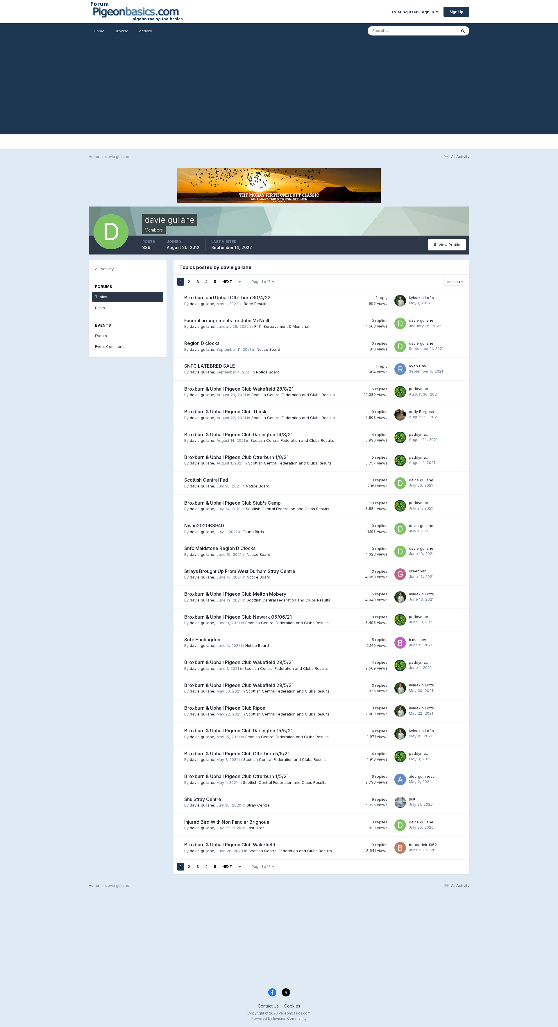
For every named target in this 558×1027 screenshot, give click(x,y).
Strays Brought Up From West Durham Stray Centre (239, 571)
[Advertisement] (279, 93)
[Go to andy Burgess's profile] (400, 415)
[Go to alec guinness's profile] (400, 779)
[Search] (463, 30)
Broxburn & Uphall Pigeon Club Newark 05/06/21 (238, 617)
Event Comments (110, 346)
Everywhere (438, 31)
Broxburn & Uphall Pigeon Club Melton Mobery (235, 594)
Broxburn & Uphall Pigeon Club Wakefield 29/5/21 (239, 662)
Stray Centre (258, 805)
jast (412, 799)
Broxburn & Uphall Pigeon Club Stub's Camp (232, 503)
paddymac (418, 388)
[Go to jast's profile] (400, 802)
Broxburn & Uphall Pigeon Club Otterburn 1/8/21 (236, 457)
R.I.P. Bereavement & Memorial (281, 326)
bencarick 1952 (423, 844)
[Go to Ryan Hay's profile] (400, 369)
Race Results (255, 303)
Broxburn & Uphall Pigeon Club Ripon (224, 708)
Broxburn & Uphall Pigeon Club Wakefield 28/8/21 (239, 389)
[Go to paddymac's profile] (400, 392)
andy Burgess (421, 411)
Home (99, 31)
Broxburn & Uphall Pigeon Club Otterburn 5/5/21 (236, 754)
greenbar (417, 571)
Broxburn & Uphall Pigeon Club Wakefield (229, 845)
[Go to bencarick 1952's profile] (400, 848)
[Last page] (240, 282)
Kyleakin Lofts (421, 297)
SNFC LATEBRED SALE (209, 366)
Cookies (292, 1005)
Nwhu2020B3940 (204, 525)
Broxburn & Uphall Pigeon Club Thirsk (225, 411)
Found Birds (253, 531)
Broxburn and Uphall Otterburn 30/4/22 (227, 297)
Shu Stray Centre (202, 799)
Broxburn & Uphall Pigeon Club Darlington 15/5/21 (238, 731)
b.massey (417, 639)
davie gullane (202, 303)
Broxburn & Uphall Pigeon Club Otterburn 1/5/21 (236, 776)
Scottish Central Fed (206, 480)
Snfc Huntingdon (202, 639)
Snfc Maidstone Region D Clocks (219, 548)
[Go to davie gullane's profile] (400, 323)
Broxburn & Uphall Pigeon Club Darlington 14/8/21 (238, 434)
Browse (121, 31)
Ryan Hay (417, 366)
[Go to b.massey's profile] (400, 643)
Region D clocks (201, 343)
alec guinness (421, 776)
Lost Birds (255, 827)
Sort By (454, 282)
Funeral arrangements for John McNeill (226, 320)
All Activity (104, 268)
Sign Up (456, 11)
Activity (145, 31)
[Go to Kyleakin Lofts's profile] (400, 301)
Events (101, 335)
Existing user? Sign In (414, 12)
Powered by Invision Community (279, 1018)
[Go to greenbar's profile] (400, 574)
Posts (100, 307)
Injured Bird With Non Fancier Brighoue (226, 822)
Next (227, 282)
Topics (101, 296)
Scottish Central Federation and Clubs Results (293, 394)
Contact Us (268, 1005)
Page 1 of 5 (262, 282)
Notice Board (268, 349)
